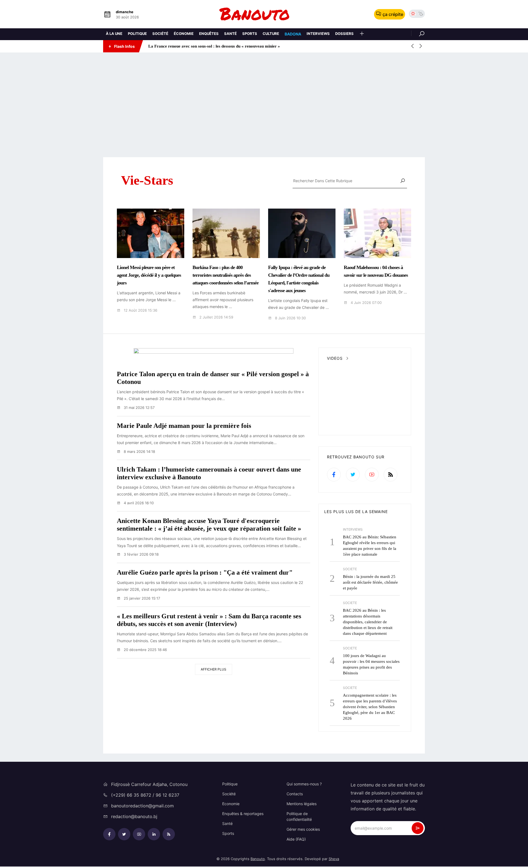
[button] (361, 34)
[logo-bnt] (264, 14)
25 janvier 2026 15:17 (141, 598)
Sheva (334, 859)
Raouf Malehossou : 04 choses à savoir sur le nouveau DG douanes (376, 271)
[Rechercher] (418, 33)
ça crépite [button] (393, 14)
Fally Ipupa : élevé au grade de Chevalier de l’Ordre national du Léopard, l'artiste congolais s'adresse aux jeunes (298, 279)
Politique (137, 33)
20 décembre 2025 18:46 (145, 649)
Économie (184, 33)
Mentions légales (302, 803)
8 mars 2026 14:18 (139, 451)
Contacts (295, 793)
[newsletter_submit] (418, 828)
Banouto (258, 859)
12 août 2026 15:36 (140, 310)
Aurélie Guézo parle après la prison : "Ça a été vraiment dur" (205, 572)
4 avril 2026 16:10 (138, 503)
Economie (231, 803)
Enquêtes (209, 33)
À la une (114, 33)
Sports (249, 33)
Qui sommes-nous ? (304, 784)
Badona (293, 34)
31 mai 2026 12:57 (139, 407)
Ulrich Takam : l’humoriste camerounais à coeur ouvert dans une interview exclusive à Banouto (209, 473)
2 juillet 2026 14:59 (215, 317)
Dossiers (344, 33)
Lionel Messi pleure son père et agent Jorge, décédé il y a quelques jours (149, 275)
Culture (271, 33)
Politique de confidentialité (299, 816)
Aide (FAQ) (296, 839)
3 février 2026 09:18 (141, 554)
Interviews (318, 33)
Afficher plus (213, 669)
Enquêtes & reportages (242, 813)
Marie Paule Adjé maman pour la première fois (184, 425)
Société (160, 33)
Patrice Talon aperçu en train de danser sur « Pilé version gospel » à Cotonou (213, 377)
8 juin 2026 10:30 (290, 318)
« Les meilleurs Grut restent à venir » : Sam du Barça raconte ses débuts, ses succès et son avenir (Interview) (209, 620)
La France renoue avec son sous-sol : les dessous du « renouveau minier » (213, 46)
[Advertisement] (264, 105)
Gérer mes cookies (303, 829)
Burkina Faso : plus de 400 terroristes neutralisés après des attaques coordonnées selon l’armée (225, 275)
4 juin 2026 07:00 (366, 302)
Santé (230, 33)
